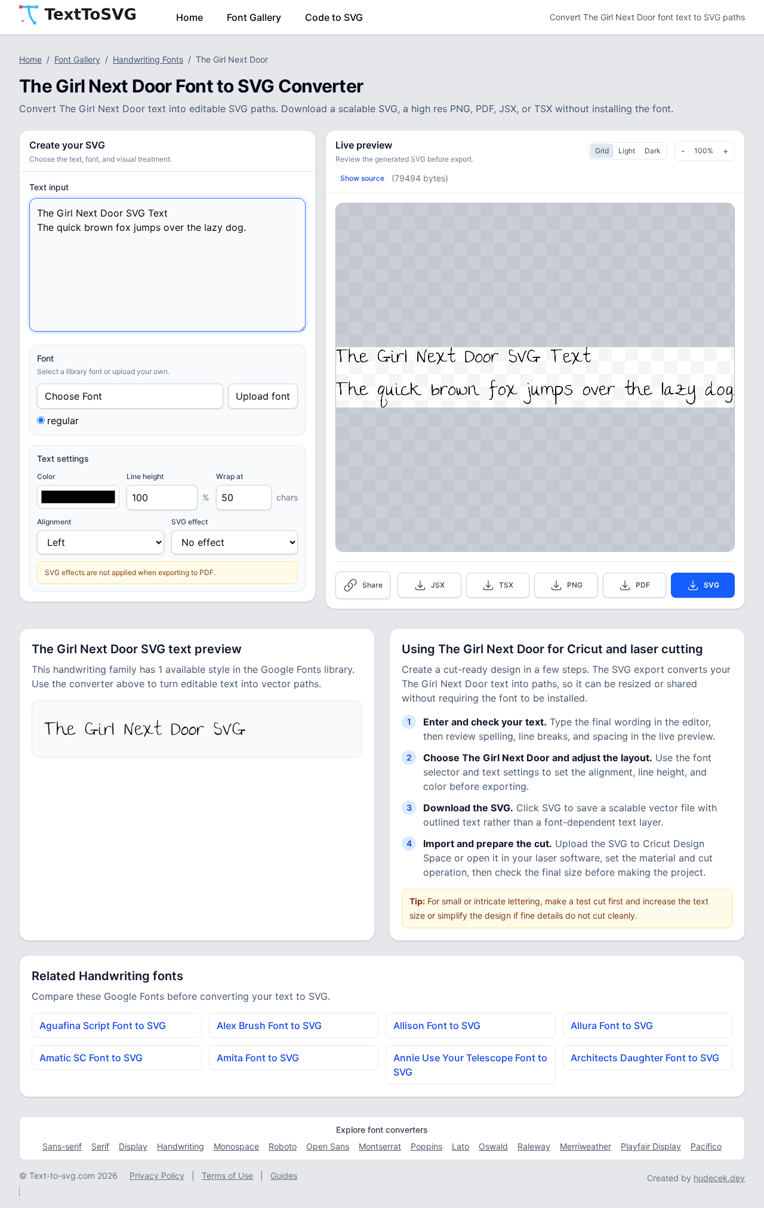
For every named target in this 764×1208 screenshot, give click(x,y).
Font (45, 358)
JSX (438, 584)
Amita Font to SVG (258, 1058)
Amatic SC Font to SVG (91, 1058)
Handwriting (180, 1146)
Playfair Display (651, 1146)
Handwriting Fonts (148, 59)
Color (46, 476)
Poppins (426, 1146)
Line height (145, 476)
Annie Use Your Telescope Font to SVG (470, 1065)
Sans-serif (62, 1146)
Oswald (493, 1146)
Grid (602, 150)
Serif (100, 1146)
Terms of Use (227, 1175)
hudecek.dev (719, 1178)
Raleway (533, 1146)
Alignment (54, 521)
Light (626, 150)
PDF (643, 584)
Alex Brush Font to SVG (269, 1025)
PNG (575, 584)
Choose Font (73, 396)
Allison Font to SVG (436, 1025)
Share (372, 584)
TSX (506, 584)
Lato (460, 1146)
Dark (653, 150)
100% (703, 150)
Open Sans (327, 1146)
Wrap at (229, 476)
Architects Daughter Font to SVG (645, 1058)
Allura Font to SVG (612, 1025)
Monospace (236, 1146)
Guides (283, 1175)
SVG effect (189, 521)
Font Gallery (254, 17)
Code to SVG (334, 17)
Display (133, 1146)
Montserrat (380, 1146)
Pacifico (706, 1146)
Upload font (263, 396)
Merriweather (585, 1146)
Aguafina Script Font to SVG (102, 1025)
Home (189, 17)
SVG (711, 584)
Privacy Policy (157, 1175)
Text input (49, 187)
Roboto (283, 1146)
